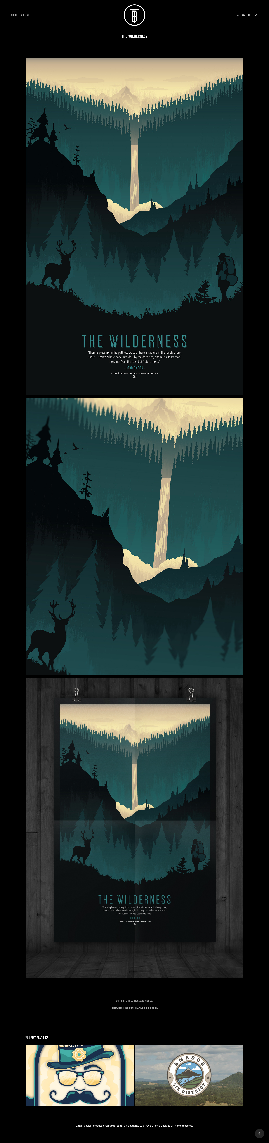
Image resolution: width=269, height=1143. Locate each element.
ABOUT (14, 15)
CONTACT (25, 15)
